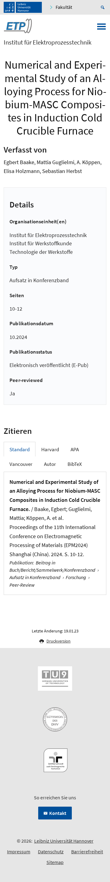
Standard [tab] (19, 449)
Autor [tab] (50, 464)
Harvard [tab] (50, 449)
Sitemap (55, 862)
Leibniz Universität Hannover (64, 841)
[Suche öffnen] (103, 7)
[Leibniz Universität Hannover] (23, 7)
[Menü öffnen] (101, 28)
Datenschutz (51, 851)
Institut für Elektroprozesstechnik (47, 42)
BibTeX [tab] (75, 464)
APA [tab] (75, 449)
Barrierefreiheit (87, 851)
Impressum (18, 851)
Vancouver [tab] (20, 464)
